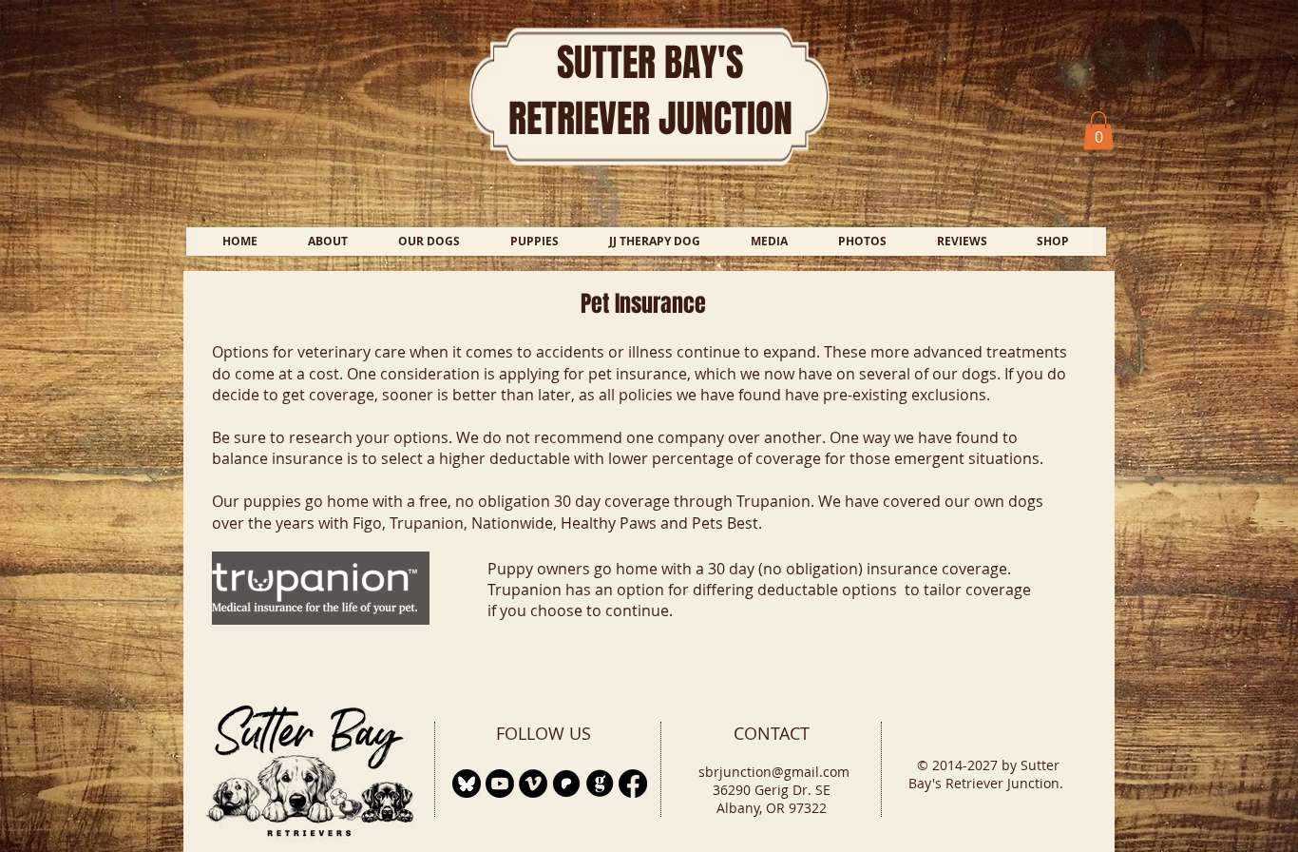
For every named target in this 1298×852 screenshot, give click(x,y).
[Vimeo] (533, 783)
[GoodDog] (599, 783)
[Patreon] (566, 783)
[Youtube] (500, 783)
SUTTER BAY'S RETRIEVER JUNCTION (650, 90)
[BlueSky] (466, 783)
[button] (1098, 130)
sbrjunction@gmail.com (773, 772)
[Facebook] (633, 783)
